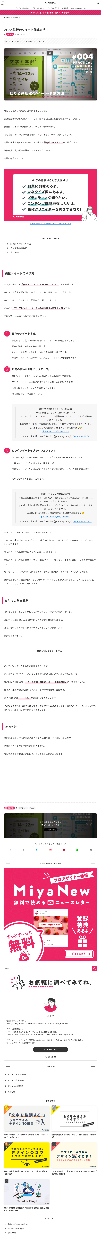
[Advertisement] (50, 781)
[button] (10, 850)
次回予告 (14, 252)
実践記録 (10, 34)
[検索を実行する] (94, 968)
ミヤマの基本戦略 (18, 247)
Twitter (32, 808)
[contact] (55, 1057)
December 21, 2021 (82, 436)
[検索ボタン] (98, 3)
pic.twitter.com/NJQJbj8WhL (55, 516)
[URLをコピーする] (90, 850)
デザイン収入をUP (16, 1080)
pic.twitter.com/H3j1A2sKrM (55, 431)
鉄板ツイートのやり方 (20, 243)
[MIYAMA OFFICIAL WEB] (50, 3)
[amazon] (52, 1057)
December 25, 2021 (82, 521)
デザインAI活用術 (15, 1086)
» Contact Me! (52, 1049)
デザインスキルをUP (17, 1074)
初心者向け (22, 808)
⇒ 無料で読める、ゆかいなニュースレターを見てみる (50, 223)
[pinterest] (49, 1057)
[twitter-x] (45, 1057)
